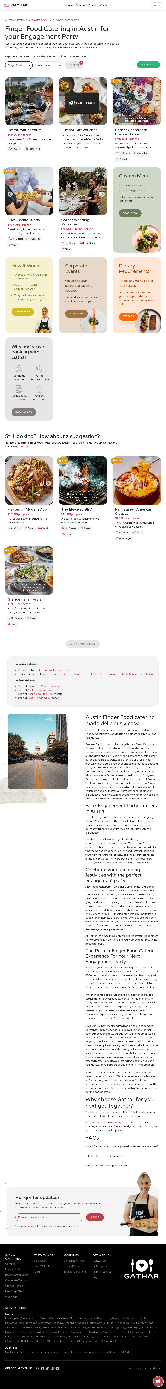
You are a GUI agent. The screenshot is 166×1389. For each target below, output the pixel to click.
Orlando (98, 1336)
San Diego (132, 1327)
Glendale (54, 1318)
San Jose (39, 1332)
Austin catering (16, 20)
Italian (94, 674)
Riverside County (98, 1327)
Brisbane (89, 1352)
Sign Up (95, 1217)
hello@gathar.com (103, 1266)
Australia (11, 1348)
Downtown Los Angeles (74, 1323)
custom (24, 446)
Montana (109, 1341)
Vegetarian (146, 674)
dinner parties (100, 1122)
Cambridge (85, 1341)
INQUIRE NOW (148, 64)
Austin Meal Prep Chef (41, 694)
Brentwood (103, 1318)
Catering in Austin (51, 686)
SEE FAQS (128, 316)
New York (118, 1336)
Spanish (133, 674)
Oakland (143, 1332)
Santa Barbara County (55, 1327)
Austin (38, 1336)
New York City (133, 1336)
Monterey (26, 1336)
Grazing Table (47, 670)
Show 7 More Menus (83, 643)
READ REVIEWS (23, 411)
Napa (123, 1332)
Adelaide (112, 1352)
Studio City (95, 1323)
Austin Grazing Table (40, 690)
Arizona (147, 1336)
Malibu (92, 1318)
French (85, 674)
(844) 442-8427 (102, 1271)
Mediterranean (107, 674)
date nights (117, 1122)
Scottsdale (23, 1341)
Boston (98, 1341)
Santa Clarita (32, 1327)
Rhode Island (39, 1341)
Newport (53, 1341)
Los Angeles (12, 1318)
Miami (107, 1336)
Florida (88, 1336)
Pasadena (27, 1318)
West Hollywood (28, 1323)
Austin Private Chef (39, 697)
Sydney (64, 1352)
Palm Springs (117, 1327)
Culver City (67, 1318)
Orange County (126, 1323)
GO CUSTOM (130, 213)
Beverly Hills (118, 1318)
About (92, 5)
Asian (77, 674)
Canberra (100, 1352)
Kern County (60, 1336)
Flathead (121, 1341)
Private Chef (64, 670)
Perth (127, 1352)
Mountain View (79, 1332)
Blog (37, 1271)
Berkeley (132, 1332)
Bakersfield (75, 1336)
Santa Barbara (78, 1327)
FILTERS (76, 64)
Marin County (111, 1332)
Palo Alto (51, 1332)
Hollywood (81, 1318)
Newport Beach (145, 1323)
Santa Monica (134, 1318)
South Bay (108, 1323)
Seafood (123, 674)
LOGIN (157, 5)
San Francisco (25, 1332)
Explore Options (75, 5)
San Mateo (95, 1332)
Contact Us (106, 5)
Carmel (16, 1336)
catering (19, 1308)
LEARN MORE (22, 311)
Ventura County (14, 1327)
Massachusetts (69, 1341)
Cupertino (64, 1332)
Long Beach (41, 1318)
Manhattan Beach (48, 1323)
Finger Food (39, 20)
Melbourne (76, 1352)
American (67, 674)
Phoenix (11, 1341)
